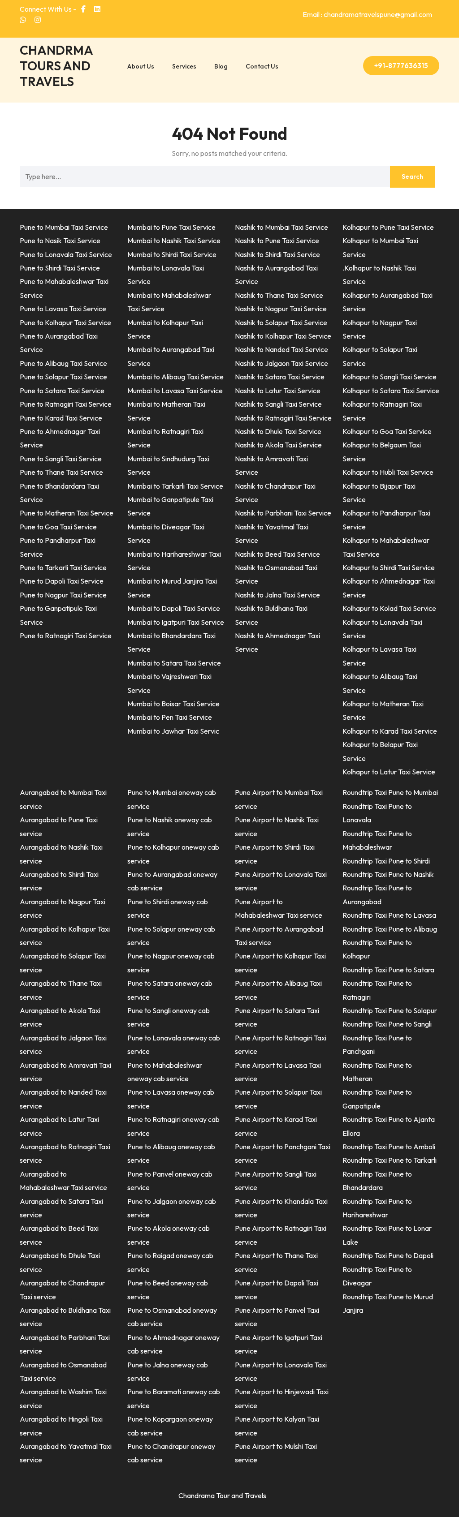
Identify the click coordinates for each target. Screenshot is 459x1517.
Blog (221, 66)
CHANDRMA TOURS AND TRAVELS (56, 65)
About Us (140, 66)
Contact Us (262, 66)
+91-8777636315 (401, 65)
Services (184, 66)
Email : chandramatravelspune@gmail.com (367, 14)
